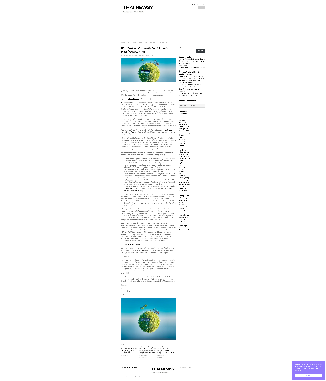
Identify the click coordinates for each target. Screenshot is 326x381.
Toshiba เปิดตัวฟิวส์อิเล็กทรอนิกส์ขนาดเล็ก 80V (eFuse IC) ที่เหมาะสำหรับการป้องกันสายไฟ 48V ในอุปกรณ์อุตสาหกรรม (192, 62)
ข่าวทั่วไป (125, 43)
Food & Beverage (184, 215)
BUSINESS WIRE (133, 99)
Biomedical (183, 202)
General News (183, 217)
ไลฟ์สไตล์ (143, 43)
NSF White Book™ (129, 189)
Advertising (183, 198)
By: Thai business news (129, 367)
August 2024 (183, 165)
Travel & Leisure (184, 228)
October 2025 (183, 135)
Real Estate (182, 222)
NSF (122, 103)
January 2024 (183, 180)
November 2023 (184, 184)
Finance (181, 213)
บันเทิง (152, 43)
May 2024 (182, 171)
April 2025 (182, 148)
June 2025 (182, 144)
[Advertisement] (163, 28)
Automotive (183, 200)
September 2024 (184, 163)
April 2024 (182, 174)
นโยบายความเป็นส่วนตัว (186, 367)
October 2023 (183, 186)
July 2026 (182, 116)
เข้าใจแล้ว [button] (308, 375)
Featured (141, 55)
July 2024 (182, 167)
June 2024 (182, 169)
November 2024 (184, 159)
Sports (181, 224)
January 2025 (183, 154)
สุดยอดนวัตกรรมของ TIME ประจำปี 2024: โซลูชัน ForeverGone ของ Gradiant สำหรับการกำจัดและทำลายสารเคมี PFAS (165, 350)
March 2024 (183, 176)
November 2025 (184, 133)
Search (181, 47)
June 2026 (182, 118)
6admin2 (134, 55)
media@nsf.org (125, 291)
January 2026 (183, 129)
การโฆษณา (162, 43)
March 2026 (183, 124)
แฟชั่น (134, 43)
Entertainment (184, 207)
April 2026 (182, 122)
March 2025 (183, 150)
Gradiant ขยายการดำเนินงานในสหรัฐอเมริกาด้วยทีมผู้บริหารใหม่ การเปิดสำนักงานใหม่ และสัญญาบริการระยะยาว (191, 88)
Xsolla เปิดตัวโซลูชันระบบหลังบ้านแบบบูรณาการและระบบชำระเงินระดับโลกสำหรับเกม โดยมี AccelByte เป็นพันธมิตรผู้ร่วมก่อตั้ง (192, 71)
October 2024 (183, 161)
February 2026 (184, 127)
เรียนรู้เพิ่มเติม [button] (299, 370)
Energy (181, 204)
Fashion (181, 209)
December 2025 (184, 131)
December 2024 (184, 156)
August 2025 (183, 139)
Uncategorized (184, 230)
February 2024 (184, 178)
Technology (149, 55)
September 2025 (184, 137)
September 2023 (184, 189)
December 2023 (184, 182)
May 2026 (182, 120)
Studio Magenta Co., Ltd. (137, 376)
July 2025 (182, 142)
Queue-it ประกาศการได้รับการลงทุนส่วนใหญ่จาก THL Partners (191, 94)
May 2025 (182, 146)
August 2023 (183, 191)
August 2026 (183, 114)
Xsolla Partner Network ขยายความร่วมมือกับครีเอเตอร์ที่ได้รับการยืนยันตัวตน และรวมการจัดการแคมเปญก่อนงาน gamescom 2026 (192, 79)
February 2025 (184, 152)
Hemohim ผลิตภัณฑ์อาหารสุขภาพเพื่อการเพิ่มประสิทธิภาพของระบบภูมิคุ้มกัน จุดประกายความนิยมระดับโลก (129, 349)
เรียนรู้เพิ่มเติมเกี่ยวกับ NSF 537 (131, 245)
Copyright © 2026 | (126, 376)
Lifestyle (182, 219)
